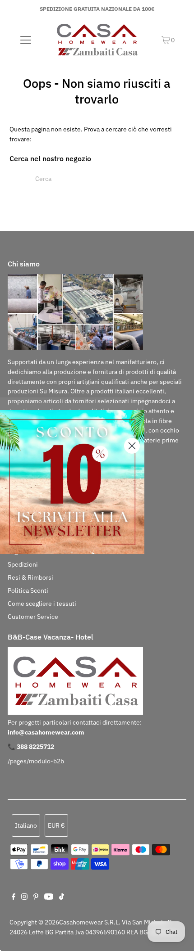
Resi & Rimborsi (30, 577)
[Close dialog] (132, 446)
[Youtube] (48, 897)
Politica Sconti (28, 590)
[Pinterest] (36, 897)
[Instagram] (24, 897)
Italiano (26, 825)
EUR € (56, 825)
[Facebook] (13, 897)
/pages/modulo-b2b (36, 761)
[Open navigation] (26, 40)
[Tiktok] (61, 897)
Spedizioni (23, 564)
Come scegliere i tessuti (42, 603)
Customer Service (33, 617)
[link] (72, 482)
